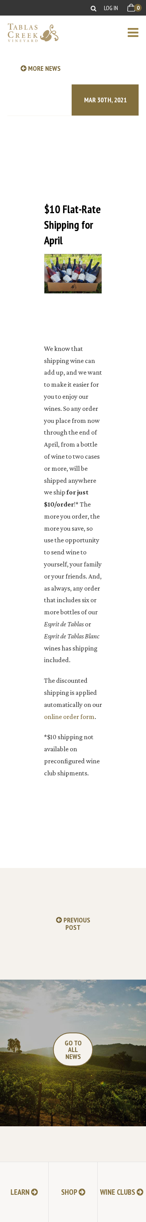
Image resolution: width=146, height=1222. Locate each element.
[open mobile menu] (137, 33)
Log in (111, 8)
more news (43, 68)
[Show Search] (93, 8)
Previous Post (76, 924)
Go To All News (73, 1049)
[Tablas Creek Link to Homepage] (29, 33)
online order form (69, 717)
